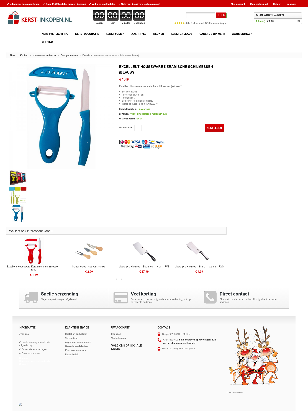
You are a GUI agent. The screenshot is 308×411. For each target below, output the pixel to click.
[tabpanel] (143, 255)
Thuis (13, 55)
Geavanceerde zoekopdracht (34, 360)
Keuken (24, 55)
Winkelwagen (118, 337)
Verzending (71, 337)
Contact (23, 363)
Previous (3, 257)
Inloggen (291, 3)
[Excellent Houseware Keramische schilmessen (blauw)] (61, 116)
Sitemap (23, 357)
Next (229, 257)
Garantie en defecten (76, 346)
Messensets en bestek (44, 55)
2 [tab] (116, 279)
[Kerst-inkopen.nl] (41, 18)
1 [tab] (111, 279)
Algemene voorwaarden (78, 342)
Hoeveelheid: (125, 127)
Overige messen (69, 55)
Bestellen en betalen (76, 333)
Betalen (277, 3)
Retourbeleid (72, 354)
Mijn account (238, 3)
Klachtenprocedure (75, 350)
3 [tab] (122, 279)
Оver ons (24, 333)
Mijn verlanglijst (259, 3)
